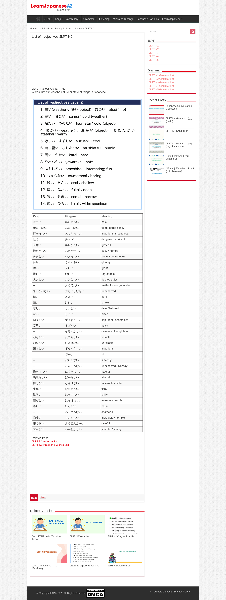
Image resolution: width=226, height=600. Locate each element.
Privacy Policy (182, 591)
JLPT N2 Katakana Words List (50, 444)
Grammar (88, 19)
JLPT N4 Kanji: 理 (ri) (177, 131)
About (157, 591)
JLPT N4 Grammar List (161, 86)
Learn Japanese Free (38, 18)
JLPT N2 (154, 49)
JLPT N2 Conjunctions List (121, 536)
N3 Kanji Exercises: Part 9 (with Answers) (180, 170)
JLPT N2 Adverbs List (45, 441)
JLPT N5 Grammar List (161, 89)
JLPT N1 (154, 45)
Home (33, 28)
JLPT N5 (154, 60)
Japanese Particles (148, 19)
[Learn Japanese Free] (52, 7)
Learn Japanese (171, 19)
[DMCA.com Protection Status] (95, 593)
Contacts (167, 591)
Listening (104, 19)
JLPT (47, 19)
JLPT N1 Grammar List (161, 75)
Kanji (58, 19)
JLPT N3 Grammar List (161, 82)
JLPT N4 (154, 56)
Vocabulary (72, 19)
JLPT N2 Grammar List (161, 79)
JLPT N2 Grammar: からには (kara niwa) (179, 145)
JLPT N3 (154, 52)
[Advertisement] (87, 64)
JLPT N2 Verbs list (79, 536)
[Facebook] (151, 591)
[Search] (192, 31)
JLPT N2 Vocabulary (50, 28)
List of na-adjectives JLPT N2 (84, 565)
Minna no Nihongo (123, 19)
